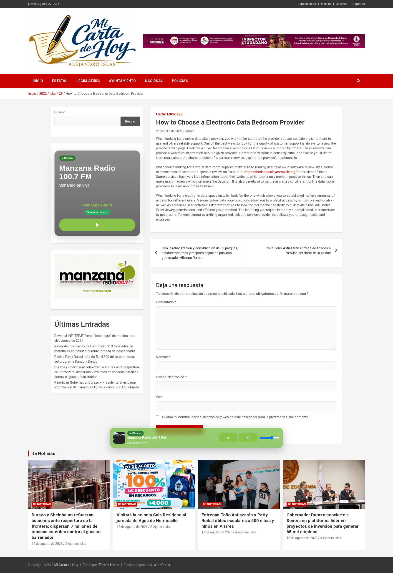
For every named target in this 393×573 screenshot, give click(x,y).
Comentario (166, 302)
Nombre (163, 357)
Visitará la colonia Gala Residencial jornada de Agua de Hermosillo (151, 517)
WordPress (162, 565)
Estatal (59, 81)
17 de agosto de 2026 (217, 532)
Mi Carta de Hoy (66, 565)
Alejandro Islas (75, 543)
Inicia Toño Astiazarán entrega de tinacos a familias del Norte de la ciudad (298, 250)
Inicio (38, 81)
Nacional (154, 81)
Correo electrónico (171, 377)
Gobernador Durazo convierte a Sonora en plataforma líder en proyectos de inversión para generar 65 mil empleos (323, 523)
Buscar (59, 112)
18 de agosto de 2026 (132, 527)
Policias (180, 81)
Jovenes (341, 3)
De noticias (42, 504)
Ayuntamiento (122, 81)
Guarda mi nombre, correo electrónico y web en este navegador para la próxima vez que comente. (235, 417)
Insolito (326, 3)
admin (189, 131)
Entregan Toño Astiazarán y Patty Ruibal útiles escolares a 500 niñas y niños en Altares (238, 520)
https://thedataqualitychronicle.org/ (270, 172)
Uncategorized (169, 114)
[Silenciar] (248, 437)
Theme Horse (109, 565)
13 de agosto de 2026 (302, 538)
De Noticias (43, 453)
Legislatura (88, 81)
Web (159, 397)
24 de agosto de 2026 (47, 543)
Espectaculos (307, 3)
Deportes (359, 3)
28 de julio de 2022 (169, 131)
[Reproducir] (97, 225)
